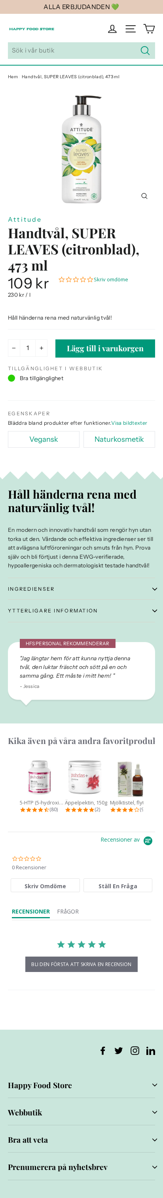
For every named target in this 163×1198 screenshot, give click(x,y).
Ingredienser (31, 589)
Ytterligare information (53, 611)
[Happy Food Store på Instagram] (135, 1050)
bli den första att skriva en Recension (81, 964)
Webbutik (25, 1112)
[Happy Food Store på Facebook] (103, 1050)
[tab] (45, 885)
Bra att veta (28, 1139)
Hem (13, 76)
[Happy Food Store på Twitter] (118, 1050)
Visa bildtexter (129, 423)
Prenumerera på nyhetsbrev (58, 1167)
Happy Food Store (40, 1085)
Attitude (25, 219)
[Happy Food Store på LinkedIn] (150, 1050)
